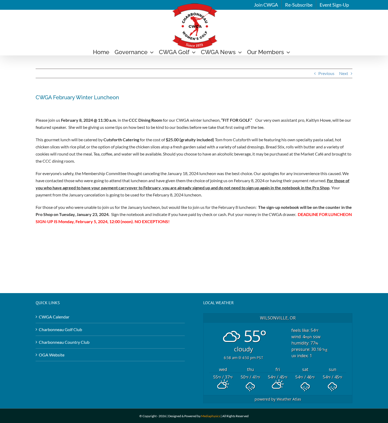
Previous (326, 73)
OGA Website (51, 354)
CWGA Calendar (54, 316)
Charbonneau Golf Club (60, 329)
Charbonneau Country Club (64, 342)
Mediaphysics (210, 416)
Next (343, 73)
